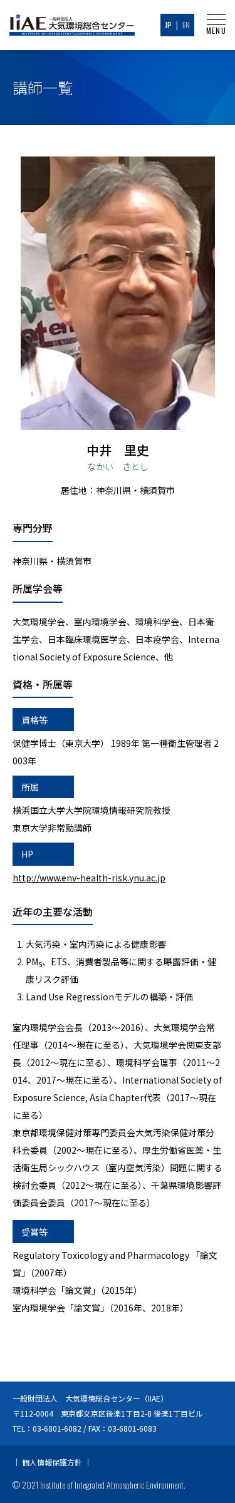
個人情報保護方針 (52, 1462)
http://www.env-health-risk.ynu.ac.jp (89, 877)
